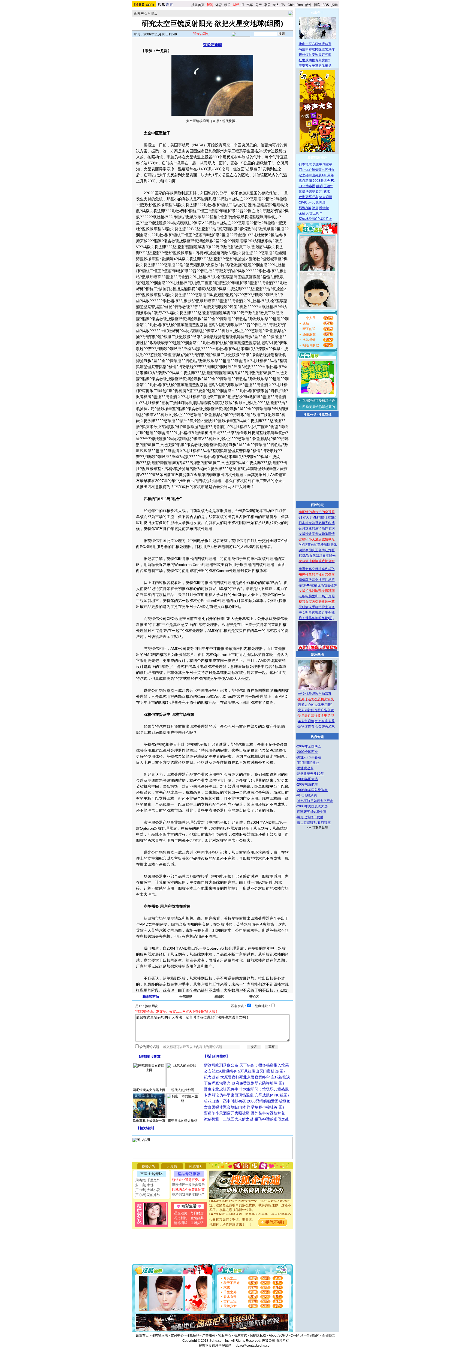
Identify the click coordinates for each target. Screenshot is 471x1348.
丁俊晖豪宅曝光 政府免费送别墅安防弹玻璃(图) (244, 1083)
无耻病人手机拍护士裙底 (317, 607)
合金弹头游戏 (325, 726)
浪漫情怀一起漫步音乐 (188, 1185)
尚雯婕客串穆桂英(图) (265, 1107)
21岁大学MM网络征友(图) (317, 517)
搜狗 (335, 5)
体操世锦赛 (307, 191)
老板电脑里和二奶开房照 (317, 596)
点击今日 (317, 12)
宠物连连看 (306, 726)
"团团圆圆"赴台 (308, 763)
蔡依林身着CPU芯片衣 (315, 219)
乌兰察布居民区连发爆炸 (317, 49)
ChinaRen (295, 5)
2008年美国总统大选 (312, 806)
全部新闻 (312, 1335)
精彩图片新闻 (150, 1057)
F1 (333, 181)
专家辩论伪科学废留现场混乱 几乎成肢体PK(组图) (246, 1095)
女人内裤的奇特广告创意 (316, 710)
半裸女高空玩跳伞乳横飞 (317, 569)
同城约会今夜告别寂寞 (188, 1189)
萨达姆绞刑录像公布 (221, 1065)
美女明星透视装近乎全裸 (317, 612)
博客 (317, 5)
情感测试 (180, 1223)
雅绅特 (324, 208)
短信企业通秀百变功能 (188, 1180)
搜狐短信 (148, 1167)
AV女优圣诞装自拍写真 (314, 694)
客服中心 (224, 1335)
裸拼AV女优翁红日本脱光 (317, 556)
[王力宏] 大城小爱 (147, 1190)
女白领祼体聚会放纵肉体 (225, 1107)
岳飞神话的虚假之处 (272, 1119)
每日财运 (197, 1213)
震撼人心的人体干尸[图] (315, 705)
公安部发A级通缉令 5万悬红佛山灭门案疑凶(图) (244, 1071)
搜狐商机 (324, 415)
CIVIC (303, 202)
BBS (325, 5)
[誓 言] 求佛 (144, 1185)
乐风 (311, 202)
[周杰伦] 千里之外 (147, 1180)
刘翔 (319, 191)
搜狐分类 (309, 415)
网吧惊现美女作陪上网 (149, 1090)
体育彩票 (325, 197)
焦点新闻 (305, 181)
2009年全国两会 (309, 746)
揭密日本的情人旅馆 (182, 1121)
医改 (302, 213)
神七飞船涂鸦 (307, 795)
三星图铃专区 (151, 1173)
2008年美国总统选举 (312, 790)
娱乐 (227, 5)
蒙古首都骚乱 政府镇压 (314, 823)
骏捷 (315, 208)
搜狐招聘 (193, 1335)
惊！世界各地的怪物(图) (316, 618)
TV (283, 5)
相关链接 (146, 1128)
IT (242, 5)
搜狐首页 (197, 5)
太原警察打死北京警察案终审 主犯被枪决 (255, 1077)
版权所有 (282, 1341)
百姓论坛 (317, 505)
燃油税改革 (305, 768)
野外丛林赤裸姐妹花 (268, 1113)
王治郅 (328, 186)
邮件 (308, 5)
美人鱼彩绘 (306, 721)
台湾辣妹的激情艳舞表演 (317, 528)
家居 (267, 5)
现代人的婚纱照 (182, 1090)
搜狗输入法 (160, 1335)
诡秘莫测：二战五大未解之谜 (228, 1119)
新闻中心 (140, 13)
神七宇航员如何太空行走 (315, 801)
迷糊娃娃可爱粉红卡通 (318, 400)
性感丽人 (195, 1167)
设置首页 (142, 1335)
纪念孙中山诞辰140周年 (316, 175)
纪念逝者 (211, 1077)
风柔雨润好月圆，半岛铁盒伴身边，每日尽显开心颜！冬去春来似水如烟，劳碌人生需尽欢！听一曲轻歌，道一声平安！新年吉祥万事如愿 (250, 1210)
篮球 (326, 191)
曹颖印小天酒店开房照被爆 (227, 1113)
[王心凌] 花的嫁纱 (147, 1195)
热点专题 (317, 737)
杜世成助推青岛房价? (314, 60)
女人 (276, 5)
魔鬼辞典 (197, 1218)
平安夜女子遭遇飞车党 (315, 66)
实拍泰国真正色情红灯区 (317, 550)
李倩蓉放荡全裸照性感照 (317, 580)
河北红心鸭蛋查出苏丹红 (317, 170)
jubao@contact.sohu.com (253, 1345)
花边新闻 (180, 1218)
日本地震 (305, 164)
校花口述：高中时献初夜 (225, 1101)
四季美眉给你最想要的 (318, 407)
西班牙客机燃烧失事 (312, 812)
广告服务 (208, 1335)
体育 (218, 5)
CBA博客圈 (307, 186)
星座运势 (180, 1213)
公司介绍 (297, 1335)
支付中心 (177, 1335)
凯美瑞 (320, 202)
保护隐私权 (258, 1335)
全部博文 (328, 1335)
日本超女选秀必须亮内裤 (317, 523)
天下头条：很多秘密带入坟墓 (264, 1065)
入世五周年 (314, 213)
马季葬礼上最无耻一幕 (149, 1121)
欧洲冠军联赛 (308, 197)
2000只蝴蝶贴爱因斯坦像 (268, 1101)
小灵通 (172, 1167)
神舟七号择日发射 (310, 817)
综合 (154, 13)
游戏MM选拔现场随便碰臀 (318, 585)
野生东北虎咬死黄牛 (221, 1089)
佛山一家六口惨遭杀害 (315, 44)
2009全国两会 (307, 752)
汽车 (249, 5)
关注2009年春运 (309, 757)
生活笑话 (197, 1223)
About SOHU (278, 1335)
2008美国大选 (307, 779)
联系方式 (240, 1335)
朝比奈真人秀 (325, 721)
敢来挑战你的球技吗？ (188, 1194)
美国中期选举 (322, 164)
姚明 (319, 186)
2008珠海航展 (307, 784)
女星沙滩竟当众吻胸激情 (317, 534)
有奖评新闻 (212, 45)
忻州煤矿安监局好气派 (315, 55)
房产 (258, 5)
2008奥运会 (321, 181)
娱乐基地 (317, 654)
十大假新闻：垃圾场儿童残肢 (264, 1089)
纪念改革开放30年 (310, 774)
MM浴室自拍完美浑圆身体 (318, 545)
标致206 (305, 208)
